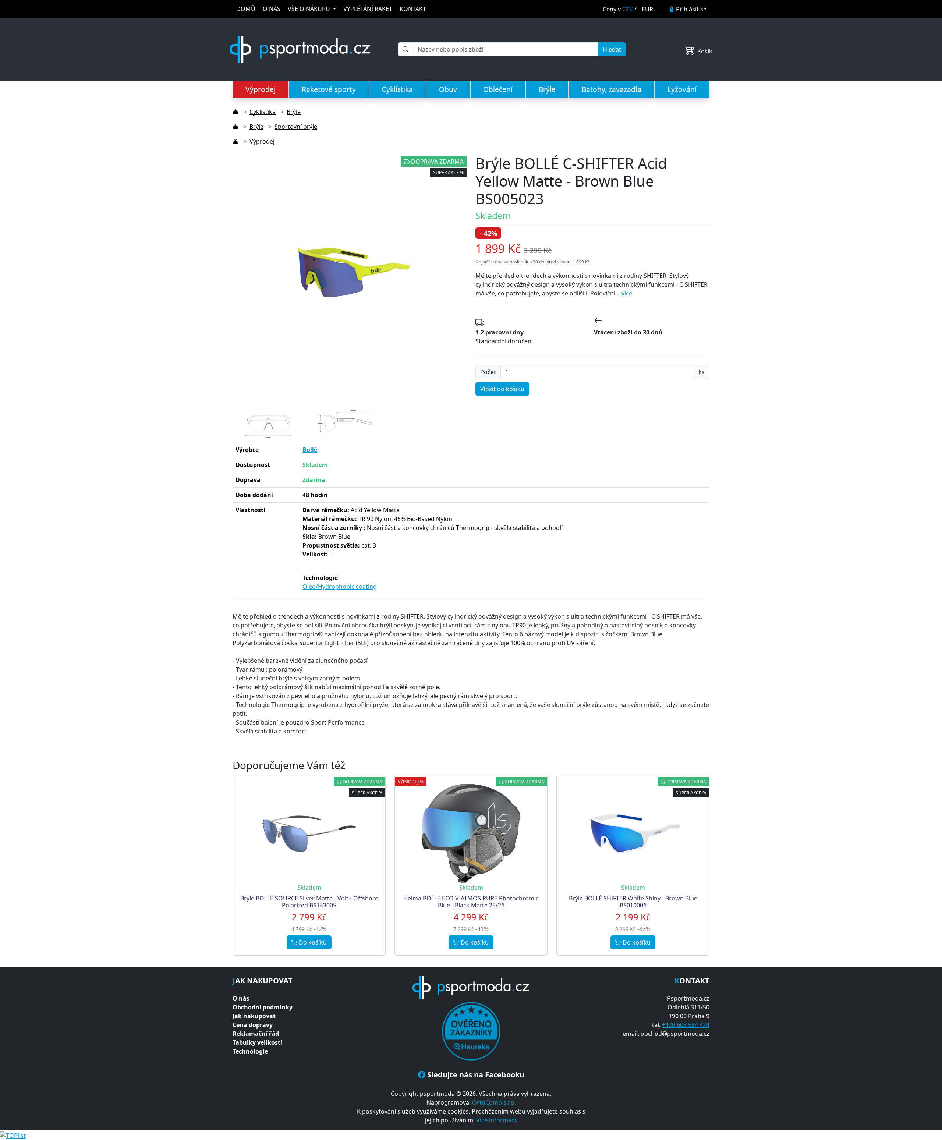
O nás (241, 998)
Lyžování (682, 89)
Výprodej (260, 89)
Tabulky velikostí (257, 1042)
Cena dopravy (253, 1025)
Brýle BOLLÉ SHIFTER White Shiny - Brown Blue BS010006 (633, 901)
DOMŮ (245, 9)
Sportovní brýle (296, 127)
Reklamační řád (256, 1034)
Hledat (612, 49)
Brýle (547, 89)
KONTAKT (413, 9)
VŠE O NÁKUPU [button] (310, 9)
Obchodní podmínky (263, 1007)
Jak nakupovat (254, 1016)
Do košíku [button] (312, 942)
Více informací (496, 1120)
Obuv (448, 89)
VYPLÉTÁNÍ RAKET (367, 9)
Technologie (250, 1051)
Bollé (309, 450)
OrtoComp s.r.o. (494, 1102)
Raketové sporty (329, 89)
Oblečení (498, 89)
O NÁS (271, 9)
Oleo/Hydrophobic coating (339, 587)
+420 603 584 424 (685, 1025)
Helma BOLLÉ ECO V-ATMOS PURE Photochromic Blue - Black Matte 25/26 (471, 901)
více (626, 293)
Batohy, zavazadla (611, 89)
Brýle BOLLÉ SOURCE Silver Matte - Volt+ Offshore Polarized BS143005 (309, 901)
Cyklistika (397, 89)
